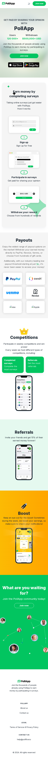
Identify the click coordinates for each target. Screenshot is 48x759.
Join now (39, 3)
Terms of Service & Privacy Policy (24, 727)
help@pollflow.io (24, 739)
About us (24, 708)
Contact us (24, 713)
